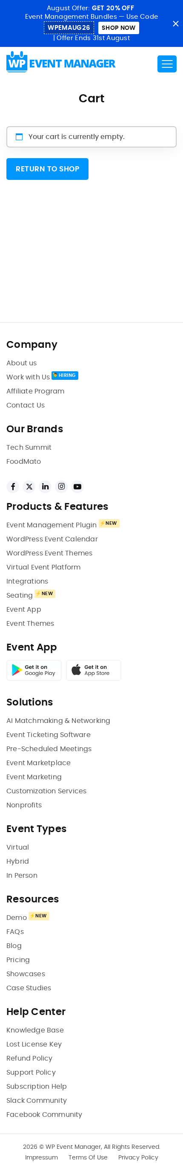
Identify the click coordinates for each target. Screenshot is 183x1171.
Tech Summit (28, 447)
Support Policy (31, 1072)
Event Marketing (34, 777)
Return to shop (47, 169)
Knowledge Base (35, 1030)
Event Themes (30, 623)
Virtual (17, 847)
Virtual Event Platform (43, 567)
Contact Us (25, 405)
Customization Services (46, 791)
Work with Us (28, 377)
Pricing (18, 960)
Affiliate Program (35, 391)
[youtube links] (77, 486)
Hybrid (17, 861)
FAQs (15, 931)
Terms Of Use (88, 1158)
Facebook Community (44, 1114)
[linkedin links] (45, 486)
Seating (19, 595)
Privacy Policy (138, 1158)
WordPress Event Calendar (52, 539)
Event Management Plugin (51, 525)
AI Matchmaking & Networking (58, 720)
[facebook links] (12, 486)
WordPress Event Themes (49, 553)
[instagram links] (61, 486)
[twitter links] (29, 486)
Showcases (25, 974)
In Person (21, 875)
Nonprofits (24, 805)
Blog (14, 946)
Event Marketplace (38, 763)
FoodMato (23, 461)
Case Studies (28, 988)
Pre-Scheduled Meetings (49, 749)
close (175, 23)
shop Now (118, 28)
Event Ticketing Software (48, 735)
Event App (23, 609)
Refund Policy (29, 1058)
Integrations (27, 581)
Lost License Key (34, 1044)
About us (21, 363)
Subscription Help (36, 1086)
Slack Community (36, 1100)
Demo (16, 917)
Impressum (41, 1158)
